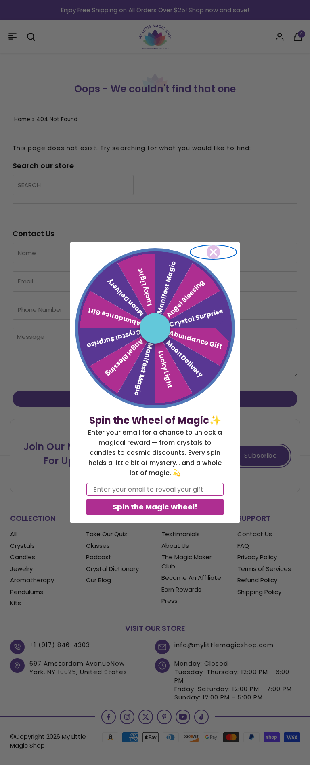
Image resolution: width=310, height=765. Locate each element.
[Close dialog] (213, 252)
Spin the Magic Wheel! (155, 507)
